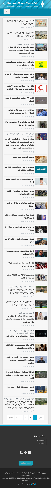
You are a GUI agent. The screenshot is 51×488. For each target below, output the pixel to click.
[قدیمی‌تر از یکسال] (41, 23)
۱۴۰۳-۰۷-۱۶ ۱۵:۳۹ (26, 394)
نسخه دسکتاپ (25, 463)
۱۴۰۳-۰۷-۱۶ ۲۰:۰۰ (26, 129)
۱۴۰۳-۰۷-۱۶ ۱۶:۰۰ (27, 308)
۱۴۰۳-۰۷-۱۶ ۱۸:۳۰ (26, 198)
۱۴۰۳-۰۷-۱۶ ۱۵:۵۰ (26, 352)
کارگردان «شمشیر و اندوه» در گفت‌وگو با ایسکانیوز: (20, 135)
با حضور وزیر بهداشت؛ (26, 313)
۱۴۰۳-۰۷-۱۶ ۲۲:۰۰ (26, 93)
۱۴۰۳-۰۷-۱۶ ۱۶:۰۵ (26, 296)
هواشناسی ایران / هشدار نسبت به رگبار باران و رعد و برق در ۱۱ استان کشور (20, 375)
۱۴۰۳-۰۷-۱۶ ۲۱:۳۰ (26, 105)
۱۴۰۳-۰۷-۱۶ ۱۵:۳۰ (26, 411)
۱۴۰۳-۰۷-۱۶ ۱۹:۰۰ (27, 186)
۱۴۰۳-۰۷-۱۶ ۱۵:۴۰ (26, 382)
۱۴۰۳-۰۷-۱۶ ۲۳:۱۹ (26, 57)
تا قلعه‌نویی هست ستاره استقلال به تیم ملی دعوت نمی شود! (20, 303)
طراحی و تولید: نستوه (24, 484)
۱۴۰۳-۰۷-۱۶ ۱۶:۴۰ (27, 258)
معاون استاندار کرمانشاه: (25, 44)
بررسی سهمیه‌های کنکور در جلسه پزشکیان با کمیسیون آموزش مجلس (20, 360)
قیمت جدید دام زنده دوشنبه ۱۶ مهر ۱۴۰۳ (19, 241)
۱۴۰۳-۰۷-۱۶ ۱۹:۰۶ (27, 174)
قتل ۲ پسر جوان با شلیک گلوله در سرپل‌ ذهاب (21, 265)
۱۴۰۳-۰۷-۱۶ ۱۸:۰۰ (26, 210)
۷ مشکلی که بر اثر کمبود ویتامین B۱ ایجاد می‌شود (20, 22)
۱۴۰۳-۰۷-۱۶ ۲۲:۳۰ (26, 81)
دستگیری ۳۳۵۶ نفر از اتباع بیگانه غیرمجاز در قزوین (20, 277)
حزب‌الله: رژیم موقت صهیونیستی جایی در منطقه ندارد (20, 64)
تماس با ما (41, 440)
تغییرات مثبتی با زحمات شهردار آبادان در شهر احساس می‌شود (21, 291)
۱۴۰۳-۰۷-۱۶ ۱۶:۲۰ (27, 270)
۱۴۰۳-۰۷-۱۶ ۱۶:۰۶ (27, 282)
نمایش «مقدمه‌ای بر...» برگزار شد (20, 336)
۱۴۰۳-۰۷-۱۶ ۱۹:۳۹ (26, 152)
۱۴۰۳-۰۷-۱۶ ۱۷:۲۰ (26, 234)
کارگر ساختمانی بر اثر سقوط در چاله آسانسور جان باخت (19, 124)
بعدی (11, 417)
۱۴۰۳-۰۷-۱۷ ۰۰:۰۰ (26, 27)
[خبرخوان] (21, 453)
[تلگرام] (25, 453)
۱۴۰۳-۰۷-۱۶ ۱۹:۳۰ (26, 161)
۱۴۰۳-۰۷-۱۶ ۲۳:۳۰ (26, 39)
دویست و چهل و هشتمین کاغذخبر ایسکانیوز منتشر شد (19, 169)
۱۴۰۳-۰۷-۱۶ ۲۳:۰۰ (26, 69)
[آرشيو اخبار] (29, 453)
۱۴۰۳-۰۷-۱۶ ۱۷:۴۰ (26, 222)
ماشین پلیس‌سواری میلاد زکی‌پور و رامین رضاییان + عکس (19, 76)
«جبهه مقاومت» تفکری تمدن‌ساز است (20, 389)
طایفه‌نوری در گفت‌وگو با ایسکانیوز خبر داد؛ (19, 398)
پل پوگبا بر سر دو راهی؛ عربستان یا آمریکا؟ (19, 229)
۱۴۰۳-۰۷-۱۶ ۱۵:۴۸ (26, 367)
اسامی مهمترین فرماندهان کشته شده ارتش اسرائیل (20, 193)
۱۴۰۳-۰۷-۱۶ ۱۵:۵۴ (26, 340)
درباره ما (42, 443)
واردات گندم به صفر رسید (23, 157)
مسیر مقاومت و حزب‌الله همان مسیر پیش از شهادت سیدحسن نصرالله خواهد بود (21, 50)
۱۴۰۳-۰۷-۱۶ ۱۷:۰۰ (26, 246)
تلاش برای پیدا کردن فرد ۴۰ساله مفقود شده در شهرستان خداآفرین (20, 88)
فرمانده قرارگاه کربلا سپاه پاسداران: (21, 286)
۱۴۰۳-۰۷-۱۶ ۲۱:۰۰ (27, 117)
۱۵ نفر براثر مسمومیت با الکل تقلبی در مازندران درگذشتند (19, 347)
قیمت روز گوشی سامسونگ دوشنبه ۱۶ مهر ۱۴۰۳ (19, 217)
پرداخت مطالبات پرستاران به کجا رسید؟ (20, 205)
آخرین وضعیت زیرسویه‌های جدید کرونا (20, 181)
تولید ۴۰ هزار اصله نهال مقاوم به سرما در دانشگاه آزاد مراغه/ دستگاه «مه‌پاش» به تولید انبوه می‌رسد (19, 404)
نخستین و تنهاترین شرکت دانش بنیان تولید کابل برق (20, 34)
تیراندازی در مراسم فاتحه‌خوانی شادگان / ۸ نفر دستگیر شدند (21, 112)
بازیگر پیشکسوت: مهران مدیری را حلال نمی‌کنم (20, 253)
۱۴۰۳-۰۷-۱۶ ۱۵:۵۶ (26, 326)
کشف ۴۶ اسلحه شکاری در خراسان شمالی (19, 100)
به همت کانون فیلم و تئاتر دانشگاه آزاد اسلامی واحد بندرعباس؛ (20, 332)
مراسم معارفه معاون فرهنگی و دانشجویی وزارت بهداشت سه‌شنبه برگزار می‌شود (20, 319)
